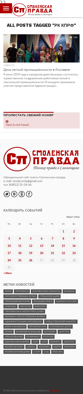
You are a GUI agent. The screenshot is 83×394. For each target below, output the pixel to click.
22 (63, 253)
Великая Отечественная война (25, 316)
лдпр (57, 346)
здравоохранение (17, 341)
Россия (48, 336)
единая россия (66, 301)
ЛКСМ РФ (25, 306)
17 (9, 253)
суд (46, 351)
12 (30, 245)
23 (74, 253)
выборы (40, 306)
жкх (35, 341)
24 (9, 260)
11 (19, 245)
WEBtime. (55, 390)
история (49, 331)
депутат (69, 341)
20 (41, 253)
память (55, 341)
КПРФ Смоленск (15, 326)
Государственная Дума (20, 296)
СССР (36, 351)
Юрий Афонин (14, 346)
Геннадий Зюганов (17, 301)
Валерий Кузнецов (28, 331)
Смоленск (21, 291)
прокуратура (37, 326)
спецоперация (49, 296)
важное (69, 291)
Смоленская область (46, 291)
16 (74, 245)
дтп (44, 341)
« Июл (7, 273)
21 (52, 253)
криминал (32, 336)
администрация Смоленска (23, 321)
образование (14, 336)
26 (30, 260)
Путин (8, 331)
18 (19, 253)
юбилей (69, 346)
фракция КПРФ (42, 301)
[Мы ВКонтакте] (14, 194)
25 (19, 260)
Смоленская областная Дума (24, 311)
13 (41, 245)
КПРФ (8, 291)
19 (30, 253)
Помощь (10, 306)
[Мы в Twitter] (6, 194)
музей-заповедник (17, 351)
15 (63, 245)
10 (9, 245)
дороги (64, 331)
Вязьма (57, 351)
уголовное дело (60, 326)
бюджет (44, 346)
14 (52, 245)
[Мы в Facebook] (29, 194)
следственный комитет (61, 321)
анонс (31, 346)
